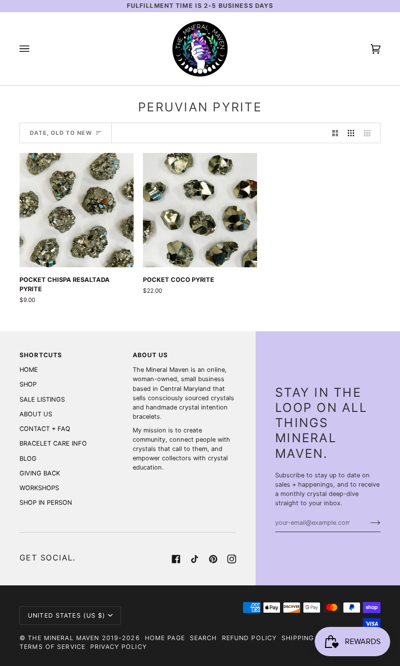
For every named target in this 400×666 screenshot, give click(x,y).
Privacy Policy (118, 646)
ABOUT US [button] (150, 355)
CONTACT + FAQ (45, 428)
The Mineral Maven (63, 638)
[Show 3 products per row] (351, 133)
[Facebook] (176, 559)
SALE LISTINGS (42, 399)
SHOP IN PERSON (46, 502)
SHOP (28, 384)
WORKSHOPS (39, 488)
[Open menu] (34, 49)
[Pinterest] (213, 559)
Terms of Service (52, 646)
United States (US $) (67, 615)
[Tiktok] (194, 559)
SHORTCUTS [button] (41, 355)
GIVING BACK (40, 473)
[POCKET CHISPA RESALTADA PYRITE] (77, 210)
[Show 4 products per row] (369, 133)
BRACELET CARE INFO (53, 443)
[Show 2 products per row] (335, 133)
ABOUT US (36, 414)
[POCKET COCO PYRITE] (200, 210)
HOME (29, 369)
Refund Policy (249, 638)
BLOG (28, 458)
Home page (165, 638)
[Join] (367, 523)
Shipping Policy (311, 638)
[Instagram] (231, 559)
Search (203, 638)
